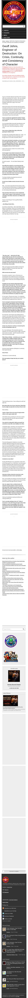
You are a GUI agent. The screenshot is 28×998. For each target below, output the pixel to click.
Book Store (7, 37)
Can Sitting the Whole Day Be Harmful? (15, 979)
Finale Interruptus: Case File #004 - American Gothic (14, 943)
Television (8, 932)
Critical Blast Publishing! (13, 899)
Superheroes (18, 967)
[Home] (14, 12)
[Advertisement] (14, 236)
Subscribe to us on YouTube (10, 911)
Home (3, 41)
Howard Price (9, 887)
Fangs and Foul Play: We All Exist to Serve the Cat (12, 589)
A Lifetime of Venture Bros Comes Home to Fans (12, 578)
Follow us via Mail (8, 918)
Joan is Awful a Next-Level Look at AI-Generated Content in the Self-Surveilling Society (12, 587)
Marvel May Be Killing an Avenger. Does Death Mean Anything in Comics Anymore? (13, 561)
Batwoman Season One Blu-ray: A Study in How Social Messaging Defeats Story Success (16, 963)
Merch (5, 35)
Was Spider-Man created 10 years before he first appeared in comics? (15, 985)
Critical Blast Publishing (10, 954)
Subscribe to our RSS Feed (10, 908)
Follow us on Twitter (8, 913)
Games (7, 939)
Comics (7, 41)
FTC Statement (5, 892)
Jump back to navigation (14, 871)
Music (16, 954)
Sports (7, 975)
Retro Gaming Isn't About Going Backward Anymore (16, 936)
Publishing (6, 33)
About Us (6, 889)
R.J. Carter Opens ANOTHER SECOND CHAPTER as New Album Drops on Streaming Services (13, 707)
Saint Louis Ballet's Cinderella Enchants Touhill (12, 564)
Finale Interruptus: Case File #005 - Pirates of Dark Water (14, 928)
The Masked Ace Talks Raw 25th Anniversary (14, 972)
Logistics (6, 30)
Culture (8, 981)
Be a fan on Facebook (9, 916)
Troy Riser (17, 996)
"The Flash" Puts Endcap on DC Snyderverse (11, 585)
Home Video (12, 967)
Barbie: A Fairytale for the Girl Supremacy (11, 571)
